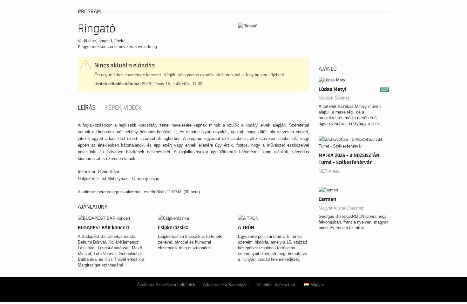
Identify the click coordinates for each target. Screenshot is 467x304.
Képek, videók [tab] (123, 107)
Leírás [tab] (86, 107)
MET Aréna (329, 171)
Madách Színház (334, 98)
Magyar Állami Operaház (341, 208)
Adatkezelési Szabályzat (226, 284)
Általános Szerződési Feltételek (166, 284)
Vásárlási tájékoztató (275, 284)
